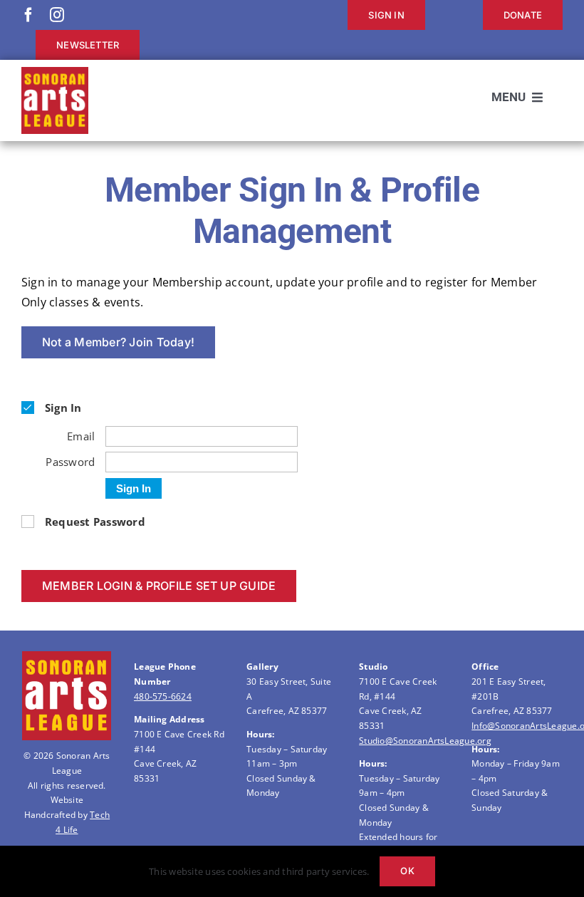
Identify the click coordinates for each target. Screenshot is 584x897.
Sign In (133, 488)
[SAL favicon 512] (54, 73)
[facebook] (28, 15)
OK (407, 870)
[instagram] (57, 15)
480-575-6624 (163, 696)
